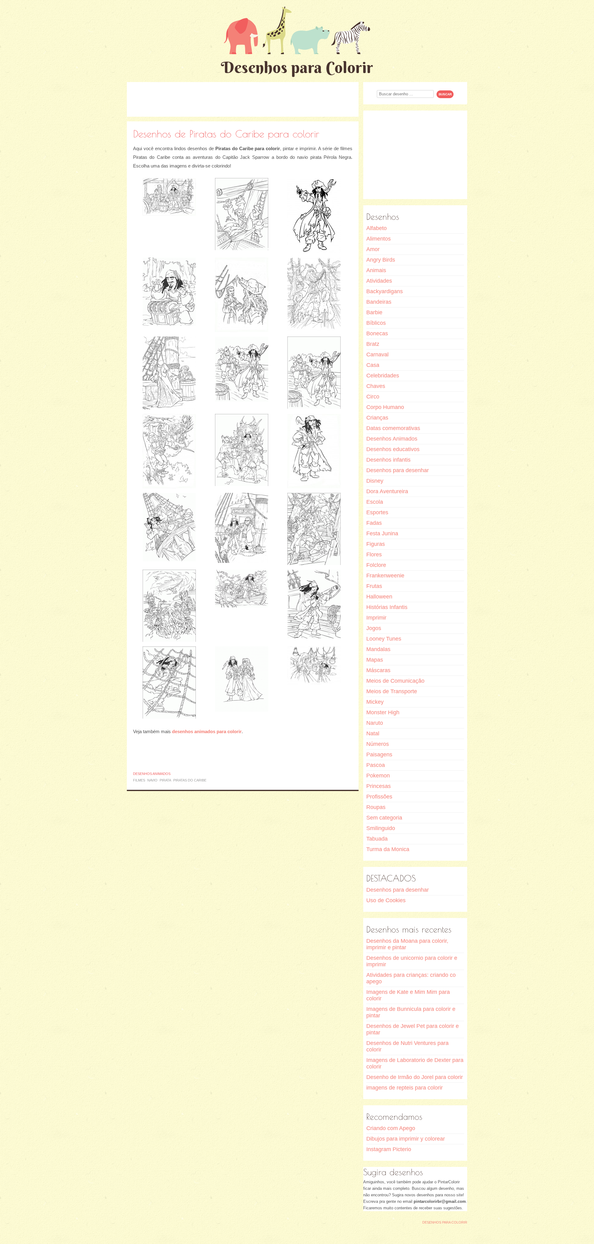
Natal (372, 733)
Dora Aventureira (387, 491)
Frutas (374, 586)
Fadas (374, 523)
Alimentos (378, 239)
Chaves (375, 386)
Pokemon (378, 775)
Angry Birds (380, 260)
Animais (376, 270)
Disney (374, 481)
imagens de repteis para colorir (404, 1088)
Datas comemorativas (393, 428)
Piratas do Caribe (189, 780)
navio (152, 780)
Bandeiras (378, 302)
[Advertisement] (242, 99)
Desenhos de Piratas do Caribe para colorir (226, 134)
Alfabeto (376, 228)
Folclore (376, 565)
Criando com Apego (390, 1128)
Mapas (374, 660)
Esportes (377, 512)
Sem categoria (384, 818)
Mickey (375, 702)
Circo (372, 397)
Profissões (379, 797)
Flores (374, 554)
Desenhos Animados (151, 774)
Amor (373, 249)
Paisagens (379, 754)
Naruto (374, 723)
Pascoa (375, 765)
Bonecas (377, 333)
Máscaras (378, 670)
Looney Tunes (383, 639)
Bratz (372, 344)
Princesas (378, 786)
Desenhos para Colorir (297, 67)
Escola (374, 502)
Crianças (377, 418)
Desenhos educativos (393, 449)
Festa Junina (382, 533)
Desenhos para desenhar (397, 470)
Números (377, 744)
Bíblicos (376, 323)
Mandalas (378, 649)
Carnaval (377, 354)
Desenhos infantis (388, 460)
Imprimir (376, 618)
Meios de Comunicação (395, 681)
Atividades (379, 281)
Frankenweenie (385, 575)
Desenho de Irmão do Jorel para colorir (414, 1077)
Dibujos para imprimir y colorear (405, 1139)
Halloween (379, 597)
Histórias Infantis (386, 607)
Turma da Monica (387, 849)
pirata (165, 780)
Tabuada (377, 839)
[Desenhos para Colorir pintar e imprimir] (297, 30)
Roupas (375, 807)
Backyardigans (384, 291)
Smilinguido (380, 828)
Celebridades (382, 375)
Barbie (374, 312)
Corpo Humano (385, 407)
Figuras (375, 544)
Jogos (373, 628)
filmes (139, 780)
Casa (372, 365)
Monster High (382, 712)
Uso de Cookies (386, 900)
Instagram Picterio (388, 1149)
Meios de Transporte (391, 691)
